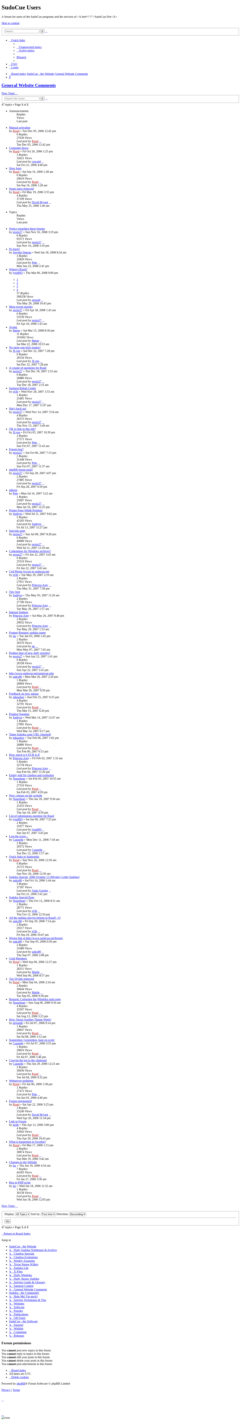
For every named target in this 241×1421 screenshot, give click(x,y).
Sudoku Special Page (21, 897)
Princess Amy (40, 585)
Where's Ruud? (18, 269)
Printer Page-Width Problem (25, 510)
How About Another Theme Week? (30, 1019)
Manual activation (19, 127)
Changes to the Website (23, 1162)
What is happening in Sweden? (27, 1141)
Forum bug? (16, 449)
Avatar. (13, 327)
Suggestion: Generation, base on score (31, 1040)
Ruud (16, 131)
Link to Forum (17, 1121)
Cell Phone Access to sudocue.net (29, 571)
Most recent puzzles (21, 306)
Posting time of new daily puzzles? (29, 653)
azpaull (36, 300)
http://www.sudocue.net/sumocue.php (31, 673)
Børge (16, 330)
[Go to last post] (40, 141)
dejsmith (18, 1023)
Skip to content (10, 23)
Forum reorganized (20, 1101)
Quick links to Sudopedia (24, 856)
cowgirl (36, 161)
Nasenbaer (19, 778)
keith (16, 1124)
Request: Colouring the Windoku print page (35, 999)
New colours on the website (25, 795)
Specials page (17, 530)
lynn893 (18, 272)
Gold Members (18, 958)
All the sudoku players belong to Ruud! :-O (35, 917)
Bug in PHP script (20, 1182)
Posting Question (19, 714)
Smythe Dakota (22, 252)
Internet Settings (18, 612)
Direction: (62, 1214)
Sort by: (36, 1214)
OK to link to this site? (22, 429)
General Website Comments (29, 85)
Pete (34, 262)
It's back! (14, 249)
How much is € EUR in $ (24, 754)
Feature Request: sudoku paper (27, 632)
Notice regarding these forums (27, 228)
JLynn (16, 350)
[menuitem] (29, 47)
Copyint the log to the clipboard (28, 1060)
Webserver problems (21, 1080)
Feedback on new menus (24, 693)
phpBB (21, 1383)
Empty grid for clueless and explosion (31, 775)
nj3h (15, 391)
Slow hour (15, 168)
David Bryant (40, 202)
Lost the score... (18, 836)
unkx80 (17, 676)
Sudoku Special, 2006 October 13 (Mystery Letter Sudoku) (44, 877)
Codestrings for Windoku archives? (30, 551)
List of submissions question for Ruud (31, 816)
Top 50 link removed (21, 978)
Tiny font (14, 591)
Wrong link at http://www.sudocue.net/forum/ (36, 938)
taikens (13, 490)
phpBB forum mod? (21, 469)
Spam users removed (21, 188)
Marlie (36, 972)
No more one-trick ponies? (25, 347)
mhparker (18, 697)
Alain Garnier (40, 890)
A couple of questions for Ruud (27, 367)
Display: (10, 1214)
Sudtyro (17, 513)
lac (14, 636)
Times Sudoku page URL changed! (30, 734)
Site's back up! (17, 408)
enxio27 (17, 232)
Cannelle (18, 839)
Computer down (18, 148)
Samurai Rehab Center (22, 388)
